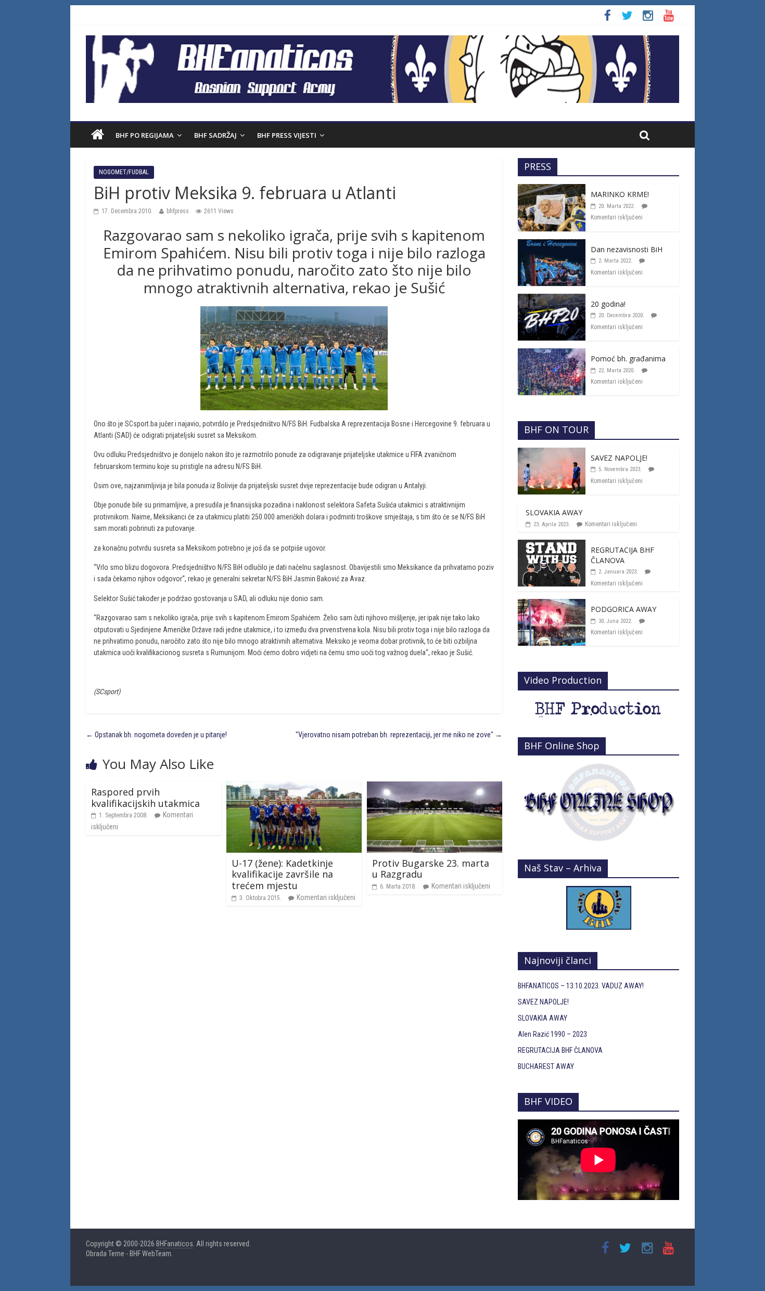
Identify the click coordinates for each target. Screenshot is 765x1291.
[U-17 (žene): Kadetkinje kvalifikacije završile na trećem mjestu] (294, 787)
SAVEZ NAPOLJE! (619, 458)
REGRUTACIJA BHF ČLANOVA (622, 555)
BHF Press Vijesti (286, 135)
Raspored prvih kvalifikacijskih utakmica (145, 798)
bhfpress (178, 211)
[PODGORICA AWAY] (551, 605)
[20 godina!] (551, 299)
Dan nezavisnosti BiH (626, 249)
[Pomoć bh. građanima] (551, 354)
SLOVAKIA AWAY (554, 512)
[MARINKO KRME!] (551, 190)
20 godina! (608, 304)
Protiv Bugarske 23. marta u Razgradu (430, 869)
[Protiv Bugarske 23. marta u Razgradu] (434, 787)
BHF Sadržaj (215, 135)
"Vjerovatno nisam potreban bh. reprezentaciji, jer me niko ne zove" (399, 735)
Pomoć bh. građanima (628, 358)
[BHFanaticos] (382, 41)
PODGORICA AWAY (623, 609)
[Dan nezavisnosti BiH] (551, 245)
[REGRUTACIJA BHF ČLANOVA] (551, 545)
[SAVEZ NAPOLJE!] (551, 453)
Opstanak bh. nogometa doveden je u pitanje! (156, 735)
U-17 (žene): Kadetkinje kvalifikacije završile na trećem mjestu (282, 874)
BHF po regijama (145, 135)
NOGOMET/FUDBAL (124, 172)
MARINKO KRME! (620, 194)
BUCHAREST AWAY (546, 1066)
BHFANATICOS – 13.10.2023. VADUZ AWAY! (581, 986)
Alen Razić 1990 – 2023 (552, 1034)
